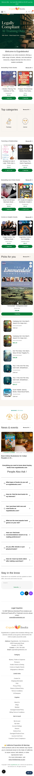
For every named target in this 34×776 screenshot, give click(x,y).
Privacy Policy (17, 684)
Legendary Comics (25, 239)
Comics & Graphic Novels (17, 665)
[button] (7, 84)
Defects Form (17, 729)
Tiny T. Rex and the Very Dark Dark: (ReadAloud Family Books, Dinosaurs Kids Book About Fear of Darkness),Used (21, 365)
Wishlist (17, 705)
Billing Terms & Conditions (17, 710)
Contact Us (17, 676)
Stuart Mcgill (9, 202)
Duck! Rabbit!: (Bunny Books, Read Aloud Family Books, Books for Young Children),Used (21, 389)
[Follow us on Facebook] (22, 591)
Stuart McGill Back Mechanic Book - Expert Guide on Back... (9, 199)
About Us (17, 700)
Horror (25, 125)
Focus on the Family (17, 323)
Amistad (9, 163)
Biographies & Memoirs (17, 667)
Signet (25, 91)
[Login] (26, 10)
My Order (17, 721)
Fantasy (8, 125)
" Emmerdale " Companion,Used (17, 304)
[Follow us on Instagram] (31, 591)
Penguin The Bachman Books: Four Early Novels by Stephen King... (25, 88)
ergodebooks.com (15, 762)
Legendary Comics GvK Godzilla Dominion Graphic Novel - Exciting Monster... (25, 236)
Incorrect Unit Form (17, 734)
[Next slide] (31, 83)
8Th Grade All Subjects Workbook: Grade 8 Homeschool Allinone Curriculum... (25, 199)
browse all (29, 65)
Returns (17, 726)
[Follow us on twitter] (26, 591)
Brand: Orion (17, 306)
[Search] (5, 10)
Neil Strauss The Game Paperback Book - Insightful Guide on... (25, 160)
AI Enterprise (17, 691)
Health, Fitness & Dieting (17, 662)
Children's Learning (9, 450)
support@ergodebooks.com (17, 615)
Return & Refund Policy (17, 686)
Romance (17, 660)
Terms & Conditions (17, 689)
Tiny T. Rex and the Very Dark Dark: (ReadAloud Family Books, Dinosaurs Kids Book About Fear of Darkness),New (21, 377)
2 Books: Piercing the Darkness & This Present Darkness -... (9, 88)
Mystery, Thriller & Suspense (17, 657)
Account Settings (17, 724)
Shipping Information (17, 679)
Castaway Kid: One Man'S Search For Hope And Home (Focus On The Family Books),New (21, 335)
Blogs (17, 703)
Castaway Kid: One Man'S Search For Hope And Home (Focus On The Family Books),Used (21, 320)
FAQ (17, 681)
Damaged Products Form (17, 731)
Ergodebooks (9, 91)
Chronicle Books (16, 368)
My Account (17, 719)
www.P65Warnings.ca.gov (17, 758)
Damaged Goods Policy (17, 708)
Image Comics (9, 239)
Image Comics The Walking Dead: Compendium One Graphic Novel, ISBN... (9, 236)
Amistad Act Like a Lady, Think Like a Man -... (9, 160)
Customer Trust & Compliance (17, 736)
